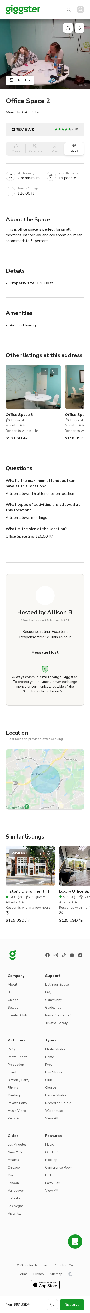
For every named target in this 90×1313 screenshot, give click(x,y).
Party (12, 1049)
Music (49, 1144)
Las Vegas (16, 1206)
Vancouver (16, 1190)
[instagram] (56, 955)
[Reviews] (80, 955)
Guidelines (53, 1007)
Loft (48, 1175)
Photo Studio (55, 1049)
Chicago (14, 1167)
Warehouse (54, 1110)
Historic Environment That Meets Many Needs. (30, 891)
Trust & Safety (56, 1023)
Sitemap (56, 1274)
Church (50, 1087)
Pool (48, 1064)
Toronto (14, 1198)
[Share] (68, 28)
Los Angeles (17, 1144)
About (12, 984)
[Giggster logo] (12, 955)
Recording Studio (58, 1103)
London (13, 1183)
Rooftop (51, 1160)
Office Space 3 (19, 414)
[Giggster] (23, 9)
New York (15, 1152)
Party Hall (52, 1183)
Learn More (59, 691)
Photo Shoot (17, 1057)
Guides (13, 1000)
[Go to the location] (33, 387)
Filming (13, 1087)
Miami (12, 1175)
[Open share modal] (44, 371)
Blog (11, 992)
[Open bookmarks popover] (79, 28)
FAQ (48, 992)
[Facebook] (47, 955)
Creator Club (17, 1015)
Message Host (45, 652)
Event (12, 1072)
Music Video (17, 1110)
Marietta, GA (17, 112)
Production (16, 1064)
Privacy (38, 1274)
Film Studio (53, 1072)
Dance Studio (55, 1095)
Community (53, 1000)
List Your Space (57, 984)
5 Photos (22, 80)
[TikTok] (64, 955)
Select (13, 1007)
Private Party (17, 1103)
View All (14, 1118)
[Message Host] (52, 1304)
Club (48, 1080)
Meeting (14, 1095)
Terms (23, 1274)
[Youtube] (72, 955)
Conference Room (58, 1167)
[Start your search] (69, 9)
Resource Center (58, 1015)
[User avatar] (80, 9)
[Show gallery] (45, 54)
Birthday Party (18, 1080)
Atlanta (13, 1160)
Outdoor (51, 1152)
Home (49, 1057)
